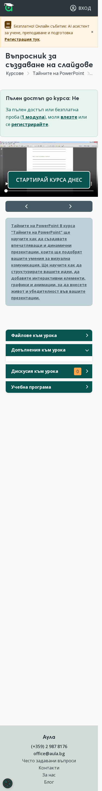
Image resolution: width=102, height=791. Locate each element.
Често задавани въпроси (49, 761)
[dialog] (8, 783)
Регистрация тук (22, 39)
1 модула (33, 117)
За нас (48, 775)
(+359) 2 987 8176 (49, 746)
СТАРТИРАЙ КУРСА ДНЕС (49, 179)
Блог (49, 782)
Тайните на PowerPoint (58, 73)
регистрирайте (29, 124)
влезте (69, 117)
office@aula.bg (49, 754)
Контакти (49, 768)
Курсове (15, 73)
